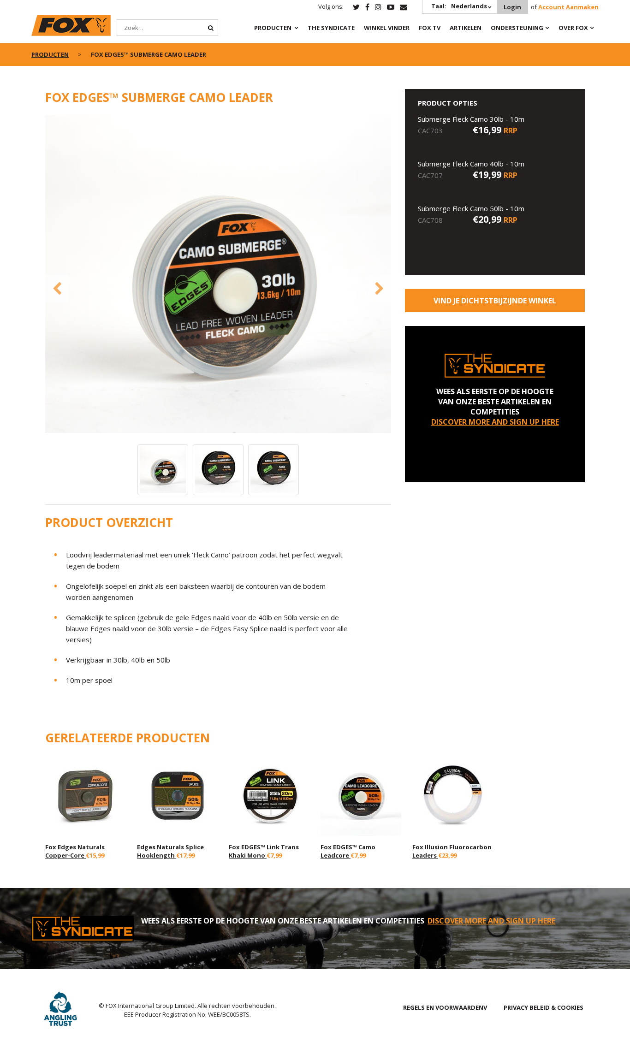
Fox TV (429, 28)
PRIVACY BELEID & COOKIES (543, 1007)
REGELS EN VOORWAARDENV (445, 1007)
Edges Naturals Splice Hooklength (170, 851)
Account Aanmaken (568, 7)
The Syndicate (331, 28)
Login (512, 7)
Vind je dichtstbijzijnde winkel (495, 301)
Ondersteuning (517, 28)
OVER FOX (573, 28)
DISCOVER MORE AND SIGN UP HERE (495, 422)
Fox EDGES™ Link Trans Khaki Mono (264, 851)
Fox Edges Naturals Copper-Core (75, 851)
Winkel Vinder (387, 28)
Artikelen (465, 28)
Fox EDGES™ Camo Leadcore (348, 851)
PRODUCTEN (272, 28)
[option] (218, 275)
